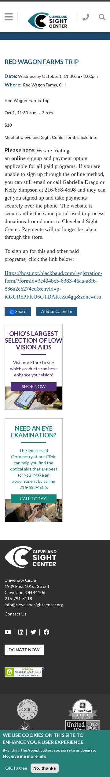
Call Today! (34, 498)
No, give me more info (24, 756)
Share (20, 311)
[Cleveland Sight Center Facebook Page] (45, 632)
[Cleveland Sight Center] (31, 556)
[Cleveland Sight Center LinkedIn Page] (21, 632)
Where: (13, 84)
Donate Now (24, 649)
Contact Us (16, 613)
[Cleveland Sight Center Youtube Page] (9, 632)
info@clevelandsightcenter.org (34, 604)
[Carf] (27, 708)
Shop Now (34, 386)
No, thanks (44, 768)
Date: (11, 76)
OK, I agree (16, 768)
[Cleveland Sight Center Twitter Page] (34, 632)
